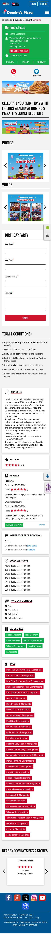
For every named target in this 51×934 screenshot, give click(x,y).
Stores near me (7, 19)
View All (42, 525)
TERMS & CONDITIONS (13, 918)
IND (7, 3)
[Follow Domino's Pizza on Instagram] (33, 897)
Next (44, 166)
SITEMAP (28, 918)
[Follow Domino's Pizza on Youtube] (42, 897)
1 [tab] (24, 90)
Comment (9, 292)
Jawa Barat (18, 19)
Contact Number (11, 276)
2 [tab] (27, 90)
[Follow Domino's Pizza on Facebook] (8, 897)
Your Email (9, 260)
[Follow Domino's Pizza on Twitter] (25, 897)
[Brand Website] (25, 906)
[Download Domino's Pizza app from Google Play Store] (47, 230)
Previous (6, 166)
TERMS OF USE (26, 915)
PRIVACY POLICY (10, 915)
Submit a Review (14, 525)
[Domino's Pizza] (17, 12)
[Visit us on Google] (17, 897)
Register (43, 4)
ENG (17, 3)
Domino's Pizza (25, 860)
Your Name (9, 243)
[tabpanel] (25, 87)
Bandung (28, 19)
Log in (33, 4)
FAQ (37, 918)
